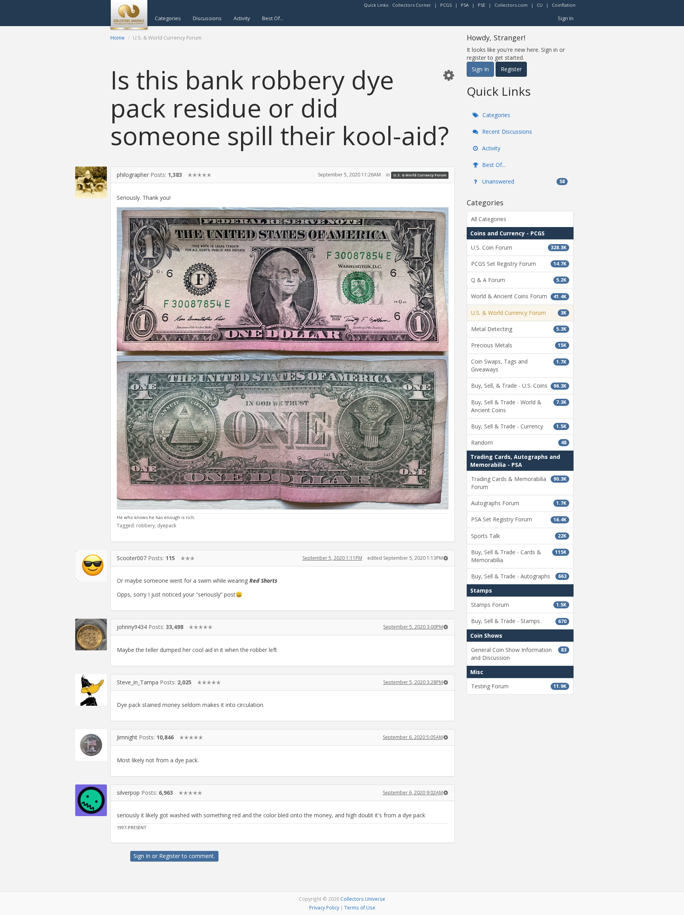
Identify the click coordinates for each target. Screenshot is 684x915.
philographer (133, 174)
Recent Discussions (506, 131)
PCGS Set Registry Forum (518, 263)
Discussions (207, 18)
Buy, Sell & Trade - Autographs (518, 576)
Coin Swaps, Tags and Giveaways (518, 365)
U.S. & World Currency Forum (419, 175)
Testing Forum (518, 686)
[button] (448, 74)
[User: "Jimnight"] (91, 745)
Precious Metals (518, 345)
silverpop (128, 792)
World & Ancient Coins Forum (518, 296)
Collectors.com (511, 5)
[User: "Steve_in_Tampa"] (91, 690)
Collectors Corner (411, 5)
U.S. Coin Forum (518, 247)
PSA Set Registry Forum (518, 519)
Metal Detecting (518, 329)
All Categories (488, 219)
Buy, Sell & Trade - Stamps (518, 621)
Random (518, 442)
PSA (465, 5)
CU (540, 5)
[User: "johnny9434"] (91, 634)
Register (169, 856)
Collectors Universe (362, 899)
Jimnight (127, 737)
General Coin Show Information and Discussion (518, 653)
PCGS (446, 5)
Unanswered (523, 181)
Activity (242, 18)
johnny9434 (132, 627)
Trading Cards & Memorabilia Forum (518, 483)
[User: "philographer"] (91, 182)
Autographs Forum (518, 503)
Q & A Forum (518, 280)
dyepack (166, 525)
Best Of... (272, 18)
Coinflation (564, 5)
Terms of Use (359, 907)
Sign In (566, 18)
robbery (145, 525)
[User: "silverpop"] (91, 800)
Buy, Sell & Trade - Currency (518, 426)
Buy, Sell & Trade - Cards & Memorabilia (518, 556)
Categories (168, 18)
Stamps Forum (518, 604)
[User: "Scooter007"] (91, 566)
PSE (481, 5)
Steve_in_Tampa (137, 682)
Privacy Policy (324, 907)
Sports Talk (518, 536)
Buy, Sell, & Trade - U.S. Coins (518, 385)
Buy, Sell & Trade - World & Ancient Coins (518, 406)
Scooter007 (131, 558)
